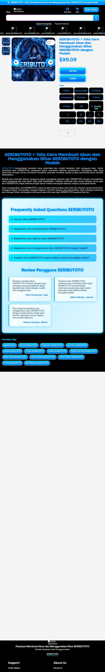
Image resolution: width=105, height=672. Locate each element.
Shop (8, 12)
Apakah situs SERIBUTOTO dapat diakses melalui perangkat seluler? (52, 257)
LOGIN (73, 78)
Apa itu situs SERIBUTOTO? (29, 219)
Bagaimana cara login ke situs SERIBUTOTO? (39, 238)
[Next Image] (50, 62)
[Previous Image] (16, 62)
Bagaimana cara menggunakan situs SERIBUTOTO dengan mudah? (51, 248)
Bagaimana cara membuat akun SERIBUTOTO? (40, 229)
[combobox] (49, 18)
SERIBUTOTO (8, 168)
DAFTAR (73, 71)
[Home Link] (21, 10)
